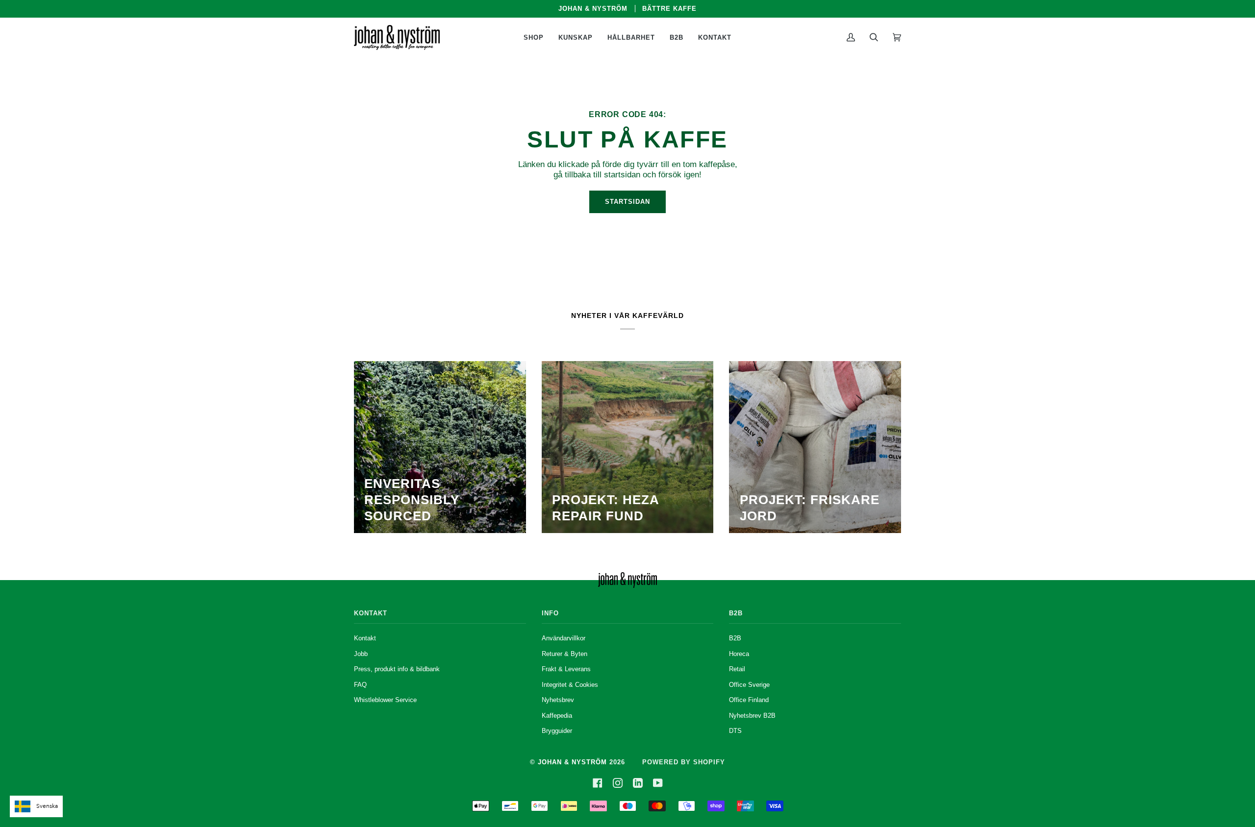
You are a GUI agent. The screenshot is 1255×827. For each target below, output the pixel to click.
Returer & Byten (564, 653)
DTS (735, 730)
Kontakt (365, 638)
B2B (735, 638)
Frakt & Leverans (566, 669)
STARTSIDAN (627, 201)
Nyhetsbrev (558, 700)
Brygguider (557, 730)
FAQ (360, 684)
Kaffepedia (557, 715)
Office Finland (749, 700)
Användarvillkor (563, 638)
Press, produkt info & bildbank (397, 669)
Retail (737, 669)
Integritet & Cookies (570, 684)
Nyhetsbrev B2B (752, 715)
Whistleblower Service (385, 700)
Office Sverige (749, 684)
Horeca (739, 653)
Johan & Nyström (572, 762)
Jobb (361, 653)
